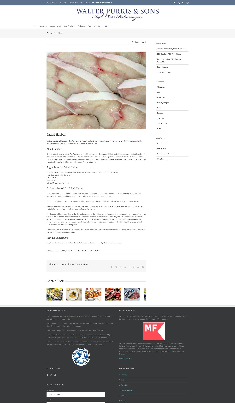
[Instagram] (55, 375)
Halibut (97, 251)
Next (142, 42)
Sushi (159, 129)
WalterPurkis (52, 251)
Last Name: (51, 401)
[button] (106, 26)
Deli (158, 92)
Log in (159, 143)
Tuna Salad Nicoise (164, 72)
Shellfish (160, 118)
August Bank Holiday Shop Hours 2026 (171, 49)
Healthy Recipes (163, 103)
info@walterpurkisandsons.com (102, 3)
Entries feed (161, 149)
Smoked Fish (162, 123)
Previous (135, 42)
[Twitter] (51, 375)
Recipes (87, 251)
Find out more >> (125, 359)
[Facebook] (47, 375)
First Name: (51, 391)
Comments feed (163, 154)
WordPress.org (162, 159)
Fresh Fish (81, 251)
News (159, 108)
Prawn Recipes (162, 67)
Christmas (161, 87)
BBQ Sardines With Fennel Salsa (169, 54)
